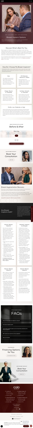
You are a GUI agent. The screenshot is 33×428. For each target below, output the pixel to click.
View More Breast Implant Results (16, 143)
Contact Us (22, 374)
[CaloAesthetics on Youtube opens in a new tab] (19, 409)
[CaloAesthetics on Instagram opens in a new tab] (16, 409)
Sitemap (22, 416)
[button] (2, 426)
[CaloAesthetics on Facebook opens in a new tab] (18, 409)
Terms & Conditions (12, 416)
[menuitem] (16, 409)
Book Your (21, 369)
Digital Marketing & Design (17, 418)
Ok (16, 135)
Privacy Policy (18, 416)
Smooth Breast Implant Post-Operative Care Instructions (10, 197)
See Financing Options (11, 355)
